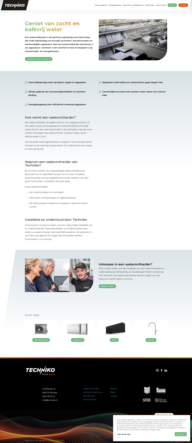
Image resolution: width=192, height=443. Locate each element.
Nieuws (113, 389)
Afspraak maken (107, 286)
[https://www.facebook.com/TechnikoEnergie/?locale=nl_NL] (161, 370)
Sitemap (60, 440)
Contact (113, 396)
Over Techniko (89, 400)
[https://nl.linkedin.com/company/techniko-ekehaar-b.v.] (165, 370)
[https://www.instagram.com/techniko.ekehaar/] (157, 370)
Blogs (112, 392)
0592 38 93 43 (48, 396)
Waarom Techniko (91, 389)
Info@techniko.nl (50, 400)
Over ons (149, 5)
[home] (15, 5)
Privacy (51, 440)
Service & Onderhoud (93, 392)
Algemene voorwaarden (36, 440)
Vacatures (161, 5)
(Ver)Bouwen (89, 396)
